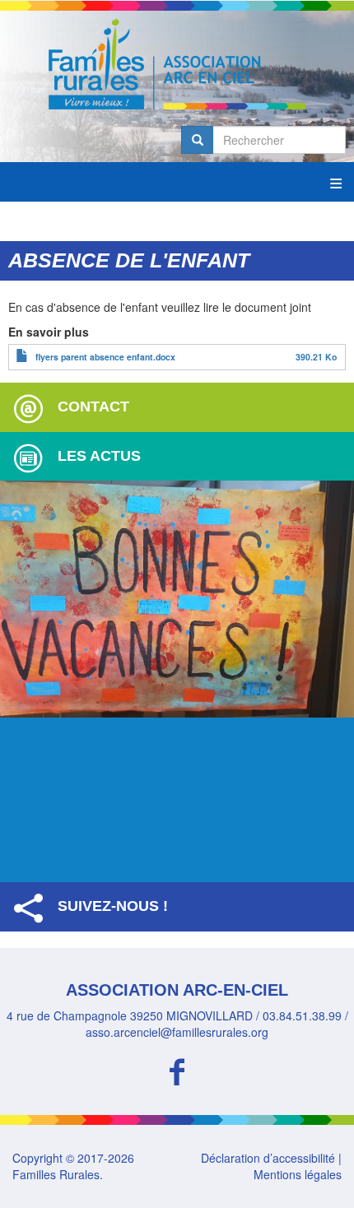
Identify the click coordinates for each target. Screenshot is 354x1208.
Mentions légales (298, 1174)
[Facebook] (177, 1069)
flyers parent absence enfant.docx (105, 357)
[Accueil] (177, 64)
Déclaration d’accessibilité (268, 1158)
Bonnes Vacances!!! (67, 735)
